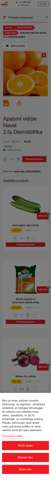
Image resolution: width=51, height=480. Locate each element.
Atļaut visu (25, 469)
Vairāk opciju (25, 445)
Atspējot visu (25, 457)
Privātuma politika (12, 436)
